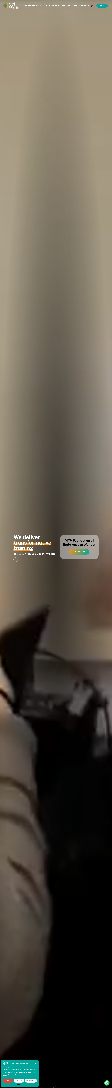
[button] (36, 1063)
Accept (8, 1080)
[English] (93, 6)
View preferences (31, 1080)
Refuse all (19, 1080)
